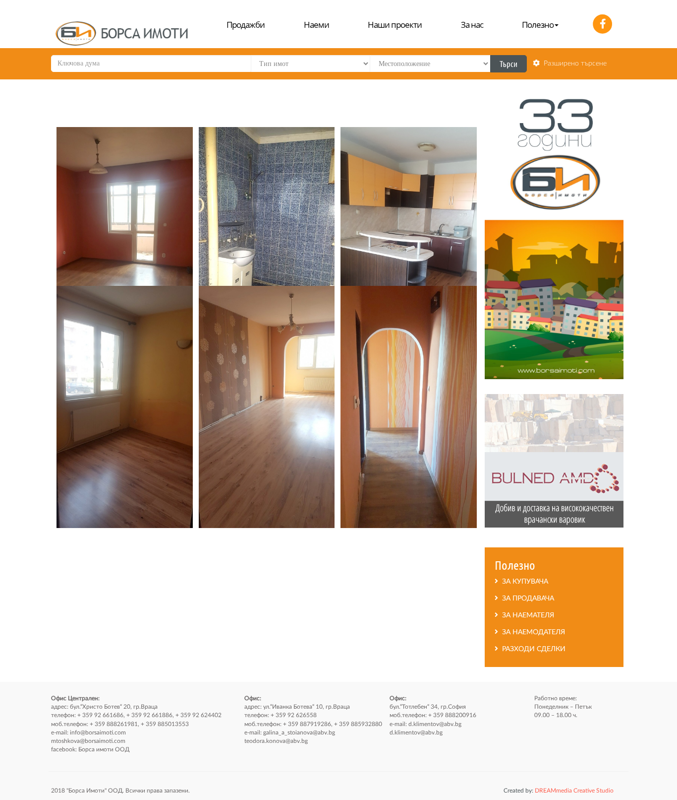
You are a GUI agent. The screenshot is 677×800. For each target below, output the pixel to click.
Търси (508, 63)
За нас (472, 24)
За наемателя (526, 615)
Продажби (245, 24)
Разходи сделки (531, 649)
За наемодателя (531, 632)
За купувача (523, 581)
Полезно (538, 24)
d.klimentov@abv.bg (434, 724)
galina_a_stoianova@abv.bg (299, 732)
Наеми (316, 24)
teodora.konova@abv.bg (276, 741)
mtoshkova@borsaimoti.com (88, 741)
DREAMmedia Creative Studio (559, 791)
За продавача (526, 598)
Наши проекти (395, 24)
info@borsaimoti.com (98, 732)
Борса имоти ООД (103, 749)
